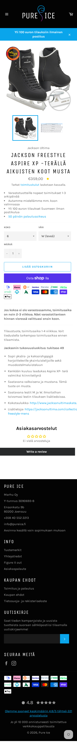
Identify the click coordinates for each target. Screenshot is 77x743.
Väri (41, 227)
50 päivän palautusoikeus (27, 216)
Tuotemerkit (13, 550)
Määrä (8, 244)
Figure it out (13, 562)
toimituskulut (30, 184)
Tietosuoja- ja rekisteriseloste (25, 601)
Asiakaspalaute (15, 569)
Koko (7, 227)
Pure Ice (44, 732)
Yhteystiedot (13, 556)
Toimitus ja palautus (19, 588)
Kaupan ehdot (14, 595)
